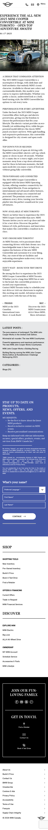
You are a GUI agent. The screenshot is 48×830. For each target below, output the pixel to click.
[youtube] (21, 702)
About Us (6, 770)
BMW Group (8, 783)
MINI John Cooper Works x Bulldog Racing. (21, 349)
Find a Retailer (9, 583)
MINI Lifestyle (8, 666)
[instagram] (26, 702)
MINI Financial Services (13, 605)
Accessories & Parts (11, 662)
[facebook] (17, 702)
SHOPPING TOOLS (10, 559)
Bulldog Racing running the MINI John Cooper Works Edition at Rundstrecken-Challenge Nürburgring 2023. (22, 355)
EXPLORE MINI (9, 626)
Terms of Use (8, 804)
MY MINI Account (10, 652)
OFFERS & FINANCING (12, 591)
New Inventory (8, 564)
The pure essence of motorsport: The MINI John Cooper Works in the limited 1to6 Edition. (22, 333)
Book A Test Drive (10, 578)
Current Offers (8, 595)
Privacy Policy (9, 796)
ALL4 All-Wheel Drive (12, 640)
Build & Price (8, 573)
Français (6, 809)
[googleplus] (31, 702)
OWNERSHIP (8, 648)
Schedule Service (10, 657)
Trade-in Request (10, 600)
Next (41, 303)
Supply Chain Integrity (12, 813)
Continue (17, 517)
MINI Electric (8, 630)
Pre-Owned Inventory (11, 569)
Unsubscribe (8, 787)
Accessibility (8, 800)
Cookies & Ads (9, 791)
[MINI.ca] (6, 4)
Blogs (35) (7, 370)
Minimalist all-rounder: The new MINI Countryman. (24, 339)
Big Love (6, 635)
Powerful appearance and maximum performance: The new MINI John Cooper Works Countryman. (23, 344)
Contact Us (7, 779)
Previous (8, 303)
